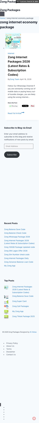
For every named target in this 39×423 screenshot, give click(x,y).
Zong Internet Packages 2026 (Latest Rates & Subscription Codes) (19, 65)
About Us (10, 346)
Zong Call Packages (20, 306)
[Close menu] (0, 404)
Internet (11, 53)
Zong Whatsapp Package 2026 (17, 237)
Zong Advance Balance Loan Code (18, 262)
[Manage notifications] (34, 418)
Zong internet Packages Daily (16, 258)
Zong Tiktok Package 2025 (23, 316)
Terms (9, 349)
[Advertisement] (19, 191)
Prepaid (8, 419)
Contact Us (11, 355)
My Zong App (9, 266)
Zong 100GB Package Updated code (19, 247)
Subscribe (12, 154)
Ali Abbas (33, 332)
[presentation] (22, 41)
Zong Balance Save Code (14, 229)
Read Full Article (16, 113)
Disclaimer (10, 352)
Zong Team (14, 79)
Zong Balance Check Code (15, 233)
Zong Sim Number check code (16, 254)
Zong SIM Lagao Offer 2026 (15, 251)
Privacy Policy (12, 343)
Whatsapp (8, 412)
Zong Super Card (19, 301)
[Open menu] (2, 14)
